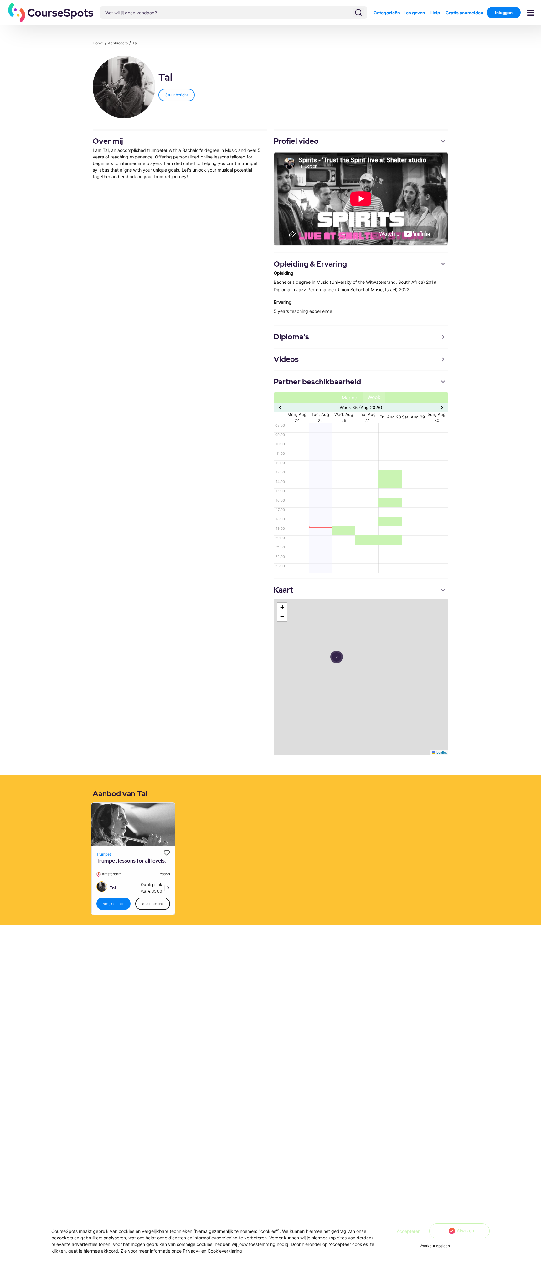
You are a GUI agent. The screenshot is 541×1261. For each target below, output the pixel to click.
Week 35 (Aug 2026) (361, 407)
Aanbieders (118, 43)
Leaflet (441, 752)
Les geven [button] (414, 12)
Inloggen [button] (504, 12)
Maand (350, 398)
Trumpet (103, 854)
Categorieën (387, 12)
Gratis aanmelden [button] (464, 12)
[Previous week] (280, 407)
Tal (135, 43)
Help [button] (435, 12)
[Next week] (441, 407)
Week (374, 397)
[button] (51, 12)
